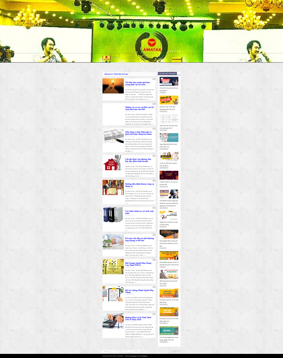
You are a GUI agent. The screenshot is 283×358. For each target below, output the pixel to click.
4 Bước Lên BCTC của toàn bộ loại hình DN (168, 183)
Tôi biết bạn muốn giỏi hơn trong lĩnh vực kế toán (137, 83)
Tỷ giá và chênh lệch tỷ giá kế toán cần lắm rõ (168, 164)
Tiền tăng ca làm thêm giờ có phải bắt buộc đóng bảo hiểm (138, 133)
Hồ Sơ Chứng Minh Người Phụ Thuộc (139, 291)
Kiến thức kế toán (126, 55)
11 (132, 351)
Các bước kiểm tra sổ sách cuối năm (139, 212)
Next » (137, 351)
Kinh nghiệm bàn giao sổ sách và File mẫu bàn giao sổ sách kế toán (169, 263)
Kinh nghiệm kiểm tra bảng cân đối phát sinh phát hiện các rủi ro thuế (169, 243)
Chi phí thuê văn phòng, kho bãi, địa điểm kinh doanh (138, 160)
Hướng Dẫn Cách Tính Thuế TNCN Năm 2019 (138, 318)
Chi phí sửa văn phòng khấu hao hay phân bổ (169, 89)
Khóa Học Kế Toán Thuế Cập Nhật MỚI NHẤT (124, 60)
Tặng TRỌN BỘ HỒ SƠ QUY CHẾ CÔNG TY (168, 146)
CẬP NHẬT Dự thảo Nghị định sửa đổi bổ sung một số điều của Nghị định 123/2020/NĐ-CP (169, 203)
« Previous (106, 351)
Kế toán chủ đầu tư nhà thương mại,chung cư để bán (139, 239)
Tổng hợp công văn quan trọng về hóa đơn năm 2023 (168, 127)
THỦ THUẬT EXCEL (151, 55)
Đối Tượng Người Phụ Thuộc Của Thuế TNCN (138, 264)
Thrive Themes (133, 356)
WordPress (145, 356)
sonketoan (128, 86)
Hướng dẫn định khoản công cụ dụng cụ (139, 185)
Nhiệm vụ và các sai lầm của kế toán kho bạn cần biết (139, 108)
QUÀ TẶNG (115, 55)
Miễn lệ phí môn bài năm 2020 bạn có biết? (168, 282)
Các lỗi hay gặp (139, 55)
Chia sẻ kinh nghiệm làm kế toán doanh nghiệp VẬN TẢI (169, 339)
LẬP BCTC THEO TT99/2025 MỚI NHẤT (149, 60)
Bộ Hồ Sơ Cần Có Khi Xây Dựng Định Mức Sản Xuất (167, 108)
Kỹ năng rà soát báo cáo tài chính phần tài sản (169, 301)
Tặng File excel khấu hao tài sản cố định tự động (169, 223)
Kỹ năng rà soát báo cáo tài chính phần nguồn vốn (169, 320)
